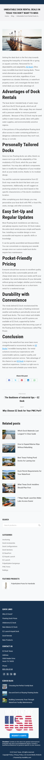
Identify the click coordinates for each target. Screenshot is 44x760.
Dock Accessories (8, 543)
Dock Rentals (7, 636)
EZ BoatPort (6, 553)
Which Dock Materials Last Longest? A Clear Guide (28, 432)
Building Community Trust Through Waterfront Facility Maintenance (21, 701)
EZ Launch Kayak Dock (10, 631)
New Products (7, 640)
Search (39, 525)
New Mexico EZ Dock (9, 627)
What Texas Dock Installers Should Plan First (28, 486)
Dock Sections (7, 550)
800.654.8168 (7, 669)
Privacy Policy (18, 755)
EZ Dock (29, 67)
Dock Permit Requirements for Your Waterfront (29, 472)
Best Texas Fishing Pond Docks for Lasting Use (27, 459)
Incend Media (31, 755)
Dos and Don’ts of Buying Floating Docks (23, 693)
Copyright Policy (8, 755)
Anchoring (6, 540)
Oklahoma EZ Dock (9, 623)
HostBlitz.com (26, 757)
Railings (5, 570)
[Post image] (8, 434)
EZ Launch (6, 560)
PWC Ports (6, 567)
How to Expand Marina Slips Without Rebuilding (29, 445)
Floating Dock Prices (9, 618)
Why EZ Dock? (7, 614)
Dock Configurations (9, 546)
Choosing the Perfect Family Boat (21, 686)
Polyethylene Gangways (11, 563)
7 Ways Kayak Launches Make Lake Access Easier (29, 499)
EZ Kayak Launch (8, 557)
